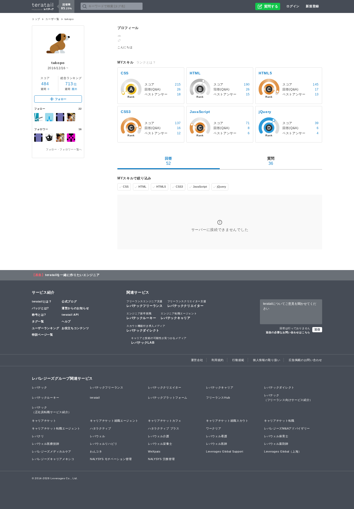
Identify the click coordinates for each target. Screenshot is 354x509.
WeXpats (154, 451)
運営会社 (197, 360)
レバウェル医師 (216, 443)
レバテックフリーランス (144, 304)
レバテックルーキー (141, 316)
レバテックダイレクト (145, 328)
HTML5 (161, 186)
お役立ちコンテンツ (75, 328)
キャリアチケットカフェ (164, 420)
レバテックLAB (159, 340)
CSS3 (179, 186)
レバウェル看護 (216, 436)
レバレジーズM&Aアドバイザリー (287, 428)
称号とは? (39, 314)
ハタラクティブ (100, 428)
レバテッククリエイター (186, 304)
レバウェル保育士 (276, 436)
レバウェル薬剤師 (276, 443)
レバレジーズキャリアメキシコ (53, 459)
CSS (126, 186)
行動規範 (238, 360)
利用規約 (217, 360)
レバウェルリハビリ (103, 443)
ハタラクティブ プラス (163, 428)
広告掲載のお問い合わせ (305, 360)
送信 (317, 329)
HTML (142, 186)
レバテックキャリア (179, 316)
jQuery (221, 186)
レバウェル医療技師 (45, 443)
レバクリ (38, 436)
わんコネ (96, 451)
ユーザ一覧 (52, 19)
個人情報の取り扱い (266, 360)
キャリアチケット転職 (279, 420)
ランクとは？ (146, 62)
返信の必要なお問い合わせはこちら (288, 332)
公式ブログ (69, 301)
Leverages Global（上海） (282, 451)
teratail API (70, 314)
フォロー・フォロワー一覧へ (64, 149)
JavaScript (200, 186)
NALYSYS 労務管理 (161, 459)
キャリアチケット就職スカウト (227, 420)
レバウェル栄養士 (160, 443)
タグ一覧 (38, 321)
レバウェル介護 (158, 436)
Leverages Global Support (224, 451)
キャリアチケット (44, 420)
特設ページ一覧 (42, 334)
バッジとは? (40, 308)
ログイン (293, 6)
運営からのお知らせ (75, 308)
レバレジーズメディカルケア (51, 451)
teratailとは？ (42, 301)
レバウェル (97, 436)
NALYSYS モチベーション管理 (111, 459)
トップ (36, 19)
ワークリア (213, 428)
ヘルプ (66, 321)
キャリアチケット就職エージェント (114, 420)
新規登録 (312, 6)
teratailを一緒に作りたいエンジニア (72, 275)
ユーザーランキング (45, 328)
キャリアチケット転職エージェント (56, 428)
